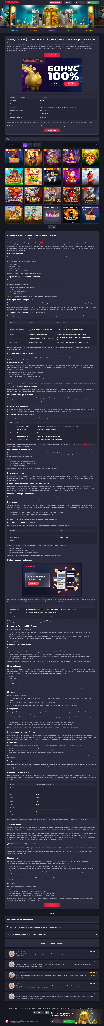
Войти (68, 2)
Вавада (37, 43)
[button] (2, 16)
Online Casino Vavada (19, 365)
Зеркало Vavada (52, 55)
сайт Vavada (42, 599)
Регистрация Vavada (52, 905)
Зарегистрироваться (55, 2)
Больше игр (52, 227)
